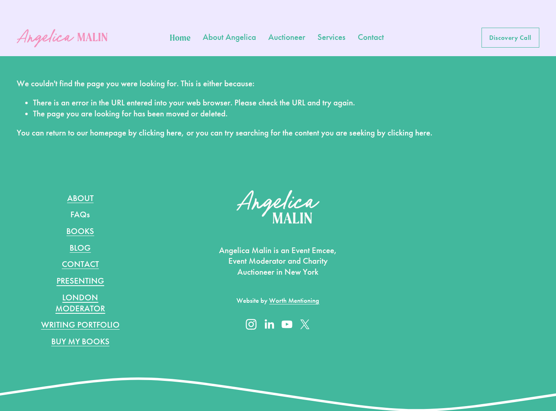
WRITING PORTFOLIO (80, 325)
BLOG (80, 248)
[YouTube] (287, 324)
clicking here (160, 133)
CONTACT (80, 264)
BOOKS (80, 231)
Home (180, 37)
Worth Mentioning (294, 300)
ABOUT (80, 198)
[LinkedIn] (269, 324)
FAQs (80, 215)
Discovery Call (510, 38)
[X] (305, 324)
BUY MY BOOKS (80, 342)
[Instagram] (251, 324)
